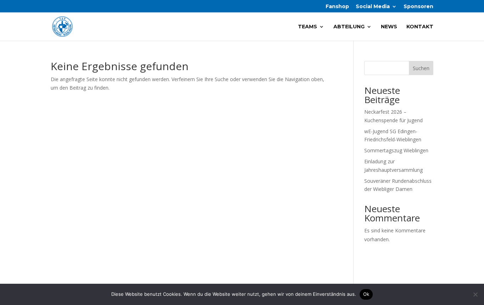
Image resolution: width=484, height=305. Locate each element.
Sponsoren (418, 7)
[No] (475, 294)
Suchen (421, 68)
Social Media (373, 7)
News (389, 27)
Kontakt (419, 27)
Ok (366, 294)
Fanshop (337, 7)
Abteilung (349, 27)
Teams (307, 27)
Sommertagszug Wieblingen (396, 150)
